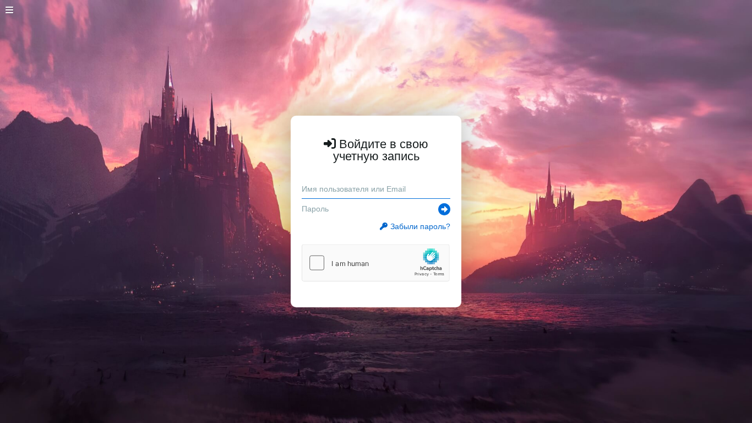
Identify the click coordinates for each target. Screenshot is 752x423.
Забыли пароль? (420, 226)
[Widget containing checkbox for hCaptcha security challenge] (376, 262)
